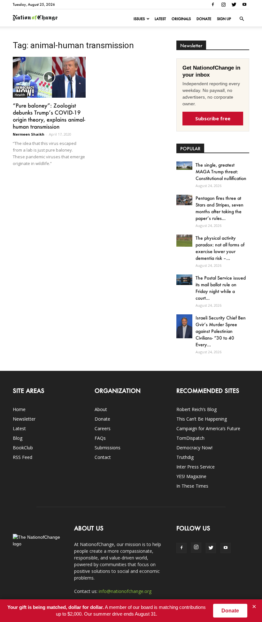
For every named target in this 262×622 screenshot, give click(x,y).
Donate (203, 19)
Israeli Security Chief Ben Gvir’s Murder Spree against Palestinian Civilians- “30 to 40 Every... (221, 331)
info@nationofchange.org (125, 591)
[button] (241, 18)
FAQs (100, 438)
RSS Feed (22, 457)
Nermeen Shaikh (28, 134)
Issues (139, 19)
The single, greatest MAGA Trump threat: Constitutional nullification (221, 171)
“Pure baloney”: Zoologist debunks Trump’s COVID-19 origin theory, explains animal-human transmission (49, 116)
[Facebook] (213, 4)
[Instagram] (223, 4)
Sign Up (224, 19)
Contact (103, 457)
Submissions (107, 448)
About (101, 409)
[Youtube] (244, 4)
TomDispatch (190, 438)
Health (20, 95)
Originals (181, 19)
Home (19, 409)
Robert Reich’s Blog (196, 409)
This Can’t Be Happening (201, 419)
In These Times (192, 486)
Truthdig (185, 457)
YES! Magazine (191, 476)
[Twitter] (234, 4)
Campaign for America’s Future (208, 428)
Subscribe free (212, 118)
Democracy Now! (194, 448)
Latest (160, 19)
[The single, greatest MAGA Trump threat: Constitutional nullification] (184, 165)
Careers (103, 428)
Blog (17, 438)
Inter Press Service (195, 467)
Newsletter (24, 419)
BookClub (23, 448)
